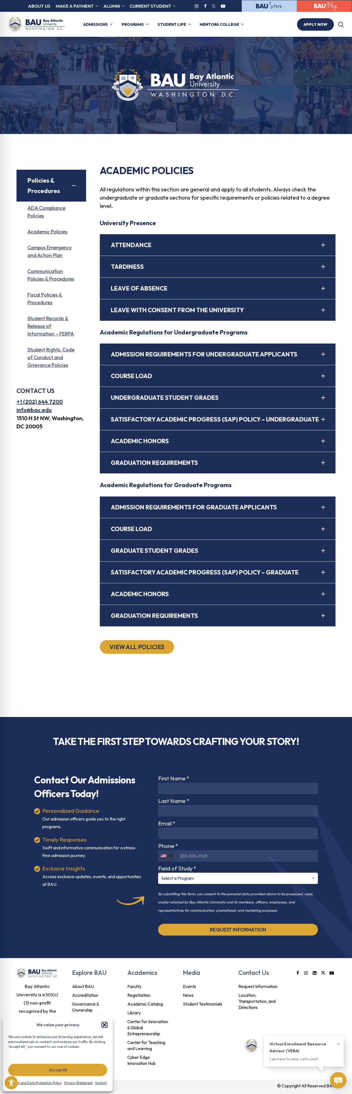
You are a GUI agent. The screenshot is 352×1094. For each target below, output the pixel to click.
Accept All (58, 1070)
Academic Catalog (145, 1004)
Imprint (101, 1083)
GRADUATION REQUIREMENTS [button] (154, 463)
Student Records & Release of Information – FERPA (51, 326)
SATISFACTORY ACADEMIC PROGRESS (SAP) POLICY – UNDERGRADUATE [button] (215, 419)
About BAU (83, 986)
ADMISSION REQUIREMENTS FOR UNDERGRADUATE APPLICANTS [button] (204, 354)
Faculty (134, 986)
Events (189, 986)
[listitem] (37, 1002)
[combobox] (168, 855)
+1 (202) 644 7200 (39, 401)
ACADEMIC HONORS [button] (140, 441)
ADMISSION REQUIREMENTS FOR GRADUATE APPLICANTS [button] (194, 507)
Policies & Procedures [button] (44, 186)
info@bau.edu (34, 409)
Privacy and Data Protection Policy (35, 1083)
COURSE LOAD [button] (131, 376)
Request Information (257, 986)
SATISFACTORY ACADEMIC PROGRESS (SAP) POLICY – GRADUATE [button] (205, 572)
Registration (138, 995)
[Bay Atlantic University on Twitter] (213, 6)
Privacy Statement (78, 1083)
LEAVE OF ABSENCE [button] (139, 288)
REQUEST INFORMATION (238, 929)
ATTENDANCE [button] (131, 245)
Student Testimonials (202, 1004)
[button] (104, 1025)
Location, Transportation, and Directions (257, 1001)
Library (134, 1012)
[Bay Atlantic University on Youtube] (223, 6)
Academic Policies (47, 231)
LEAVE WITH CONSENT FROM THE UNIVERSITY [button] (177, 310)
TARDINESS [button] (127, 266)
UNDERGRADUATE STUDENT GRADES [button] (165, 397)
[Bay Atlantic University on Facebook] (205, 6)
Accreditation (85, 995)
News (188, 995)
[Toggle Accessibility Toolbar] (11, 1083)
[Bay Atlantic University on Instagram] (197, 6)
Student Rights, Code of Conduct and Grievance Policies (51, 357)
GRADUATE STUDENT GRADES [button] (154, 550)
